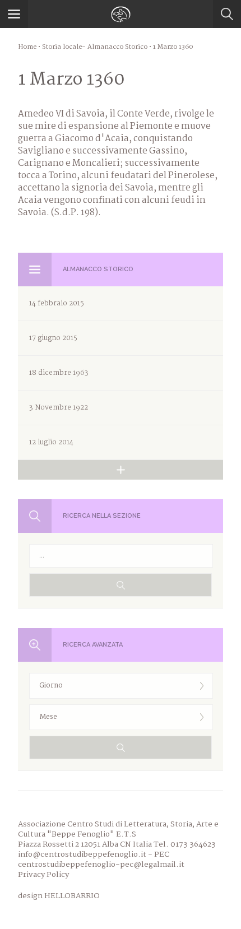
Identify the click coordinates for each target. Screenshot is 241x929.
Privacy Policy (43, 874)
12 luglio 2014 (51, 442)
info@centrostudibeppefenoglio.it (82, 854)
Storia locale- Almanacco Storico (94, 47)
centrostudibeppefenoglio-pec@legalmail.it (101, 864)
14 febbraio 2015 (56, 303)
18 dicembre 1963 (59, 373)
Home (27, 47)
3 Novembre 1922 (58, 408)
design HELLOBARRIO (59, 896)
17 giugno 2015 (53, 338)
